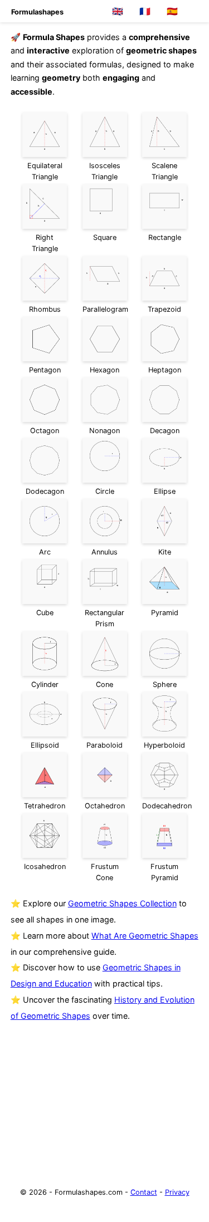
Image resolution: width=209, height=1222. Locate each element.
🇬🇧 (117, 11)
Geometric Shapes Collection (122, 903)
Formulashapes (37, 12)
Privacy (177, 1192)
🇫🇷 (144, 11)
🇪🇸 (172, 11)
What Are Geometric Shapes (144, 935)
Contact (143, 1192)
